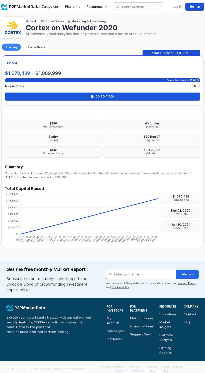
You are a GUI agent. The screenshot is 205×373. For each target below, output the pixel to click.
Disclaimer (107, 367)
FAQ (187, 322)
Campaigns (50, 6)
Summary (11, 47)
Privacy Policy (187, 283)
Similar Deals (36, 47)
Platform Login (141, 318)
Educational (168, 314)
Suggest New (140, 334)
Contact (190, 314)
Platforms (72, 7)
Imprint (177, 367)
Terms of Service (120, 369)
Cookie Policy (120, 287)
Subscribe (187, 274)
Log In (177, 7)
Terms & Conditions (137, 369)
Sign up (194, 6)
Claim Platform (141, 326)
